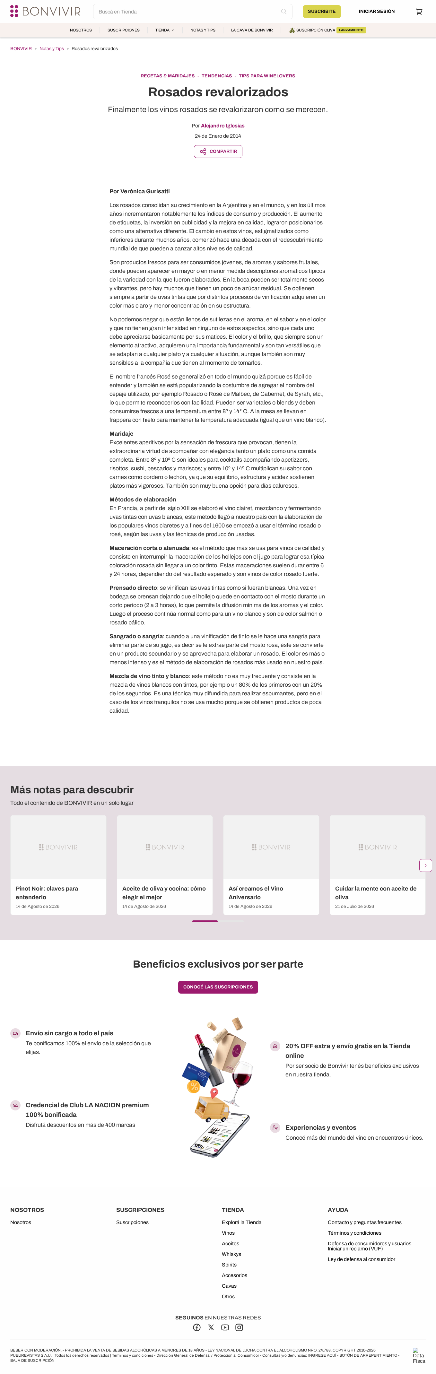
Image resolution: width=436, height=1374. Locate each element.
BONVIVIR (21, 49)
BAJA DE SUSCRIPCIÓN (32, 1360)
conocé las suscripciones (218, 987)
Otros (228, 1296)
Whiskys (231, 1254)
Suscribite (322, 11)
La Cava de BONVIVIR (252, 30)
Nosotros (81, 30)
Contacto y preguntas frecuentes (365, 1222)
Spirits (229, 1264)
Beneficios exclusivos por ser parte (218, 964)
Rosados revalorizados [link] (95, 48)
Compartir (223, 151)
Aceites (230, 1243)
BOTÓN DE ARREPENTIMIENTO (368, 1355)
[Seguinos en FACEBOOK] (196, 1327)
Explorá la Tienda (242, 1222)
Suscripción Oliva (329, 30)
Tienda (162, 30)
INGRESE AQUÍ (322, 1355)
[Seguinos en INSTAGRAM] (239, 1327)
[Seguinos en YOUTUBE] (225, 1327)
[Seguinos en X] (210, 1327)
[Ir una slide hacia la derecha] (425, 865)
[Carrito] (419, 11)
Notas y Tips (202, 30)
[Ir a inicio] (46, 11)
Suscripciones (124, 30)
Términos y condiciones (354, 1233)
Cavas (229, 1286)
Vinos (228, 1233)
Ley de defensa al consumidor (361, 1259)
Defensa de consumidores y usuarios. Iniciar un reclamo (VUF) (370, 1246)
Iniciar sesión (377, 11)
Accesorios (234, 1275)
